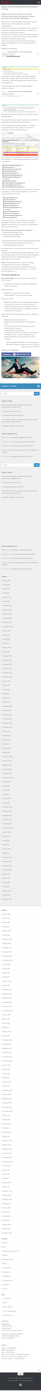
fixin (4, 437)
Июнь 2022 (6, 790)
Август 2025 (6, 631)
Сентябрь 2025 (8, 626)
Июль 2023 (6, 735)
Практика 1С (7, 1268)
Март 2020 (6, 895)
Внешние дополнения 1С (11, 1251)
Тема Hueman (29, 1380)
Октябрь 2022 (7, 773)
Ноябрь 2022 (7, 769)
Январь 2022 (7, 811)
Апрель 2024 (7, 698)
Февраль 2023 (7, 756)
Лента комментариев (9, 1311)
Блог (4, 1247)
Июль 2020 (6, 878)
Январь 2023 (7, 761)
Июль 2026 (6, 584)
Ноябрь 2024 (7, 668)
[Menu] (38, 2)
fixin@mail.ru (5, 1324)
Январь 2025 (7, 660)
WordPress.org (7, 1315)
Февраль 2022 (7, 807)
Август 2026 (6, 580)
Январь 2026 (7, 610)
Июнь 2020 (6, 882)
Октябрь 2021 (7, 824)
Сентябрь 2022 (8, 777)
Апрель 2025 (7, 647)
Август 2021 (6, 832)
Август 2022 (6, 782)
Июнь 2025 (6, 639)
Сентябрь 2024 (8, 677)
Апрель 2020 (7, 891)
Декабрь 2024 (7, 664)
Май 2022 (6, 794)
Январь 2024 (7, 710)
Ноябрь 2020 (7, 870)
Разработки (6, 1276)
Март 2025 (6, 652)
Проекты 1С (7, 1272)
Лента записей (7, 1307)
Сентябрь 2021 (8, 828)
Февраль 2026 (7, 605)
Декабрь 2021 (7, 815)
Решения (6, 1284)
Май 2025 (6, 643)
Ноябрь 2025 (7, 618)
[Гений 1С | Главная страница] (7, 2)
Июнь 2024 (6, 689)
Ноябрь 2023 (7, 719)
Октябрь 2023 (7, 723)
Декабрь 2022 (7, 765)
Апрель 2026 (7, 597)
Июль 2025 (6, 635)
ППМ (4, 1263)
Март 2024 (6, 702)
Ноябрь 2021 (7, 819)
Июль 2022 (6, 786)
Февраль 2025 (7, 656)
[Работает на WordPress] (16, 1380)
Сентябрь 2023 (8, 727)
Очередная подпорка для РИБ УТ (13, 415)
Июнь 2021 (6, 840)
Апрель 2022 (7, 798)
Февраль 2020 (7, 899)
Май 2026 (6, 593)
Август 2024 (6, 681)
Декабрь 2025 (7, 614)
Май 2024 (6, 693)
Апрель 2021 (7, 849)
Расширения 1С (8, 1280)
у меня (8, 350)
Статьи (5, 1289)
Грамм (5, 1255)
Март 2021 (6, 853)
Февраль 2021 (7, 857)
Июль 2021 (6, 836)
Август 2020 (6, 874)
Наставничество (8, 1259)
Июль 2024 (6, 685)
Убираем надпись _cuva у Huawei (13, 426)
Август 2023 (6, 731)
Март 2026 (6, 601)
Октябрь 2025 (7, 622)
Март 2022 (6, 803)
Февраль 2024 (7, 706)
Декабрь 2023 (7, 714)
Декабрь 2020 (7, 865)
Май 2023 (6, 744)
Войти (5, 1302)
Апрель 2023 (7, 748)
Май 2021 (6, 844)
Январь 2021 (7, 861)
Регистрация (7, 1298)
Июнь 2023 (6, 740)
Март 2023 (6, 752)
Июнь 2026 (6, 589)
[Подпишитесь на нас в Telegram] (38, 386)
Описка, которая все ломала (12, 411)
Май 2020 (6, 886)
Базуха (5, 1242)
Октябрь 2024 (7, 672)
